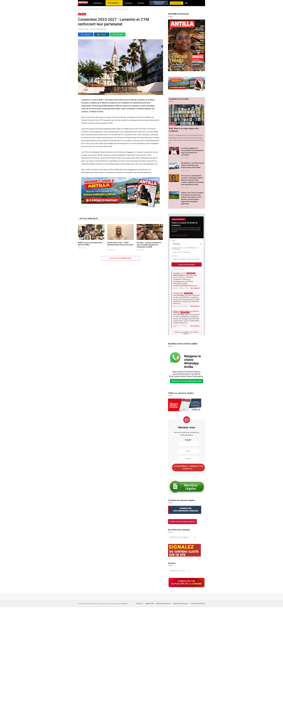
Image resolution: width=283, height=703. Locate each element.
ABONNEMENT (176, 3)
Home (80, 9)
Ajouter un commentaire (120, 258)
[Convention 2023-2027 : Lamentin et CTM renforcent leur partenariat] (120, 67)
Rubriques (98, 3)
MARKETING (150, 603)
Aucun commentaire (99, 29)
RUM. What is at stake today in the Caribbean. (184, 129)
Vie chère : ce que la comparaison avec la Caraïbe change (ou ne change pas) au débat (149, 245)
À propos (128, 3)
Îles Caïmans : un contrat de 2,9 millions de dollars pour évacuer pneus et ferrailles (192, 165)
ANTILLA (125, 603)
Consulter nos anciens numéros (182, 521)
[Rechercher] (186, 3)
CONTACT (139, 603)
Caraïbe (172, 124)
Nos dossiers (113, 3)
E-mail (188, 440)
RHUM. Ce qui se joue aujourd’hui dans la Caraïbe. (90, 244)
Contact (140, 3)
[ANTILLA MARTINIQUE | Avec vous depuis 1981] (83, 3)
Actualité (82, 14)
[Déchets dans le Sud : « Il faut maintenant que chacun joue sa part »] (120, 232)
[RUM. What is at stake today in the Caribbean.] (186, 114)
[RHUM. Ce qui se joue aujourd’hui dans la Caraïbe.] (91, 232)
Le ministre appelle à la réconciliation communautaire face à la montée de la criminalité (192, 151)
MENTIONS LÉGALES (163, 603)
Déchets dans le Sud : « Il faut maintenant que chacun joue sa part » (120, 245)
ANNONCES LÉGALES (180, 603)
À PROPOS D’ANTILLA (197, 603)
